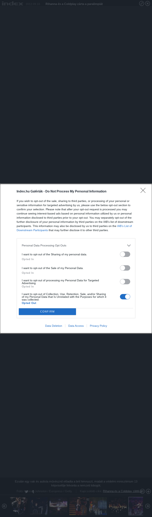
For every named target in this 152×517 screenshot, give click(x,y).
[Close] (144, 191)
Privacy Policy (98, 325)
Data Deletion (53, 325)
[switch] (125, 254)
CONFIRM (47, 311)
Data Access (76, 325)
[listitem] (76, 245)
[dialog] (76, 258)
